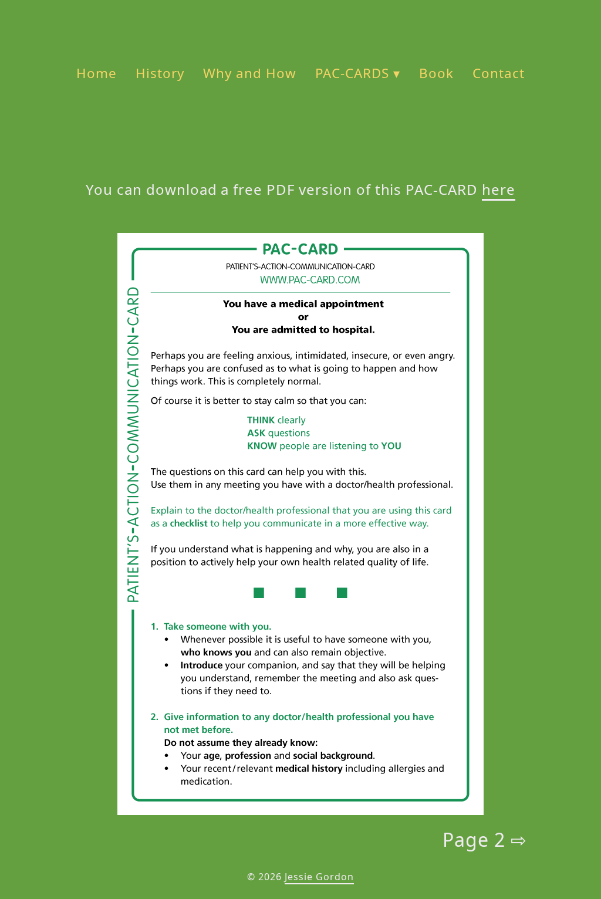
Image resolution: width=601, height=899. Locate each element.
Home (96, 73)
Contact (498, 73)
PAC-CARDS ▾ (358, 73)
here (498, 189)
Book (436, 73)
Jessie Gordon (319, 876)
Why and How (249, 73)
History (160, 73)
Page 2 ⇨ (485, 839)
